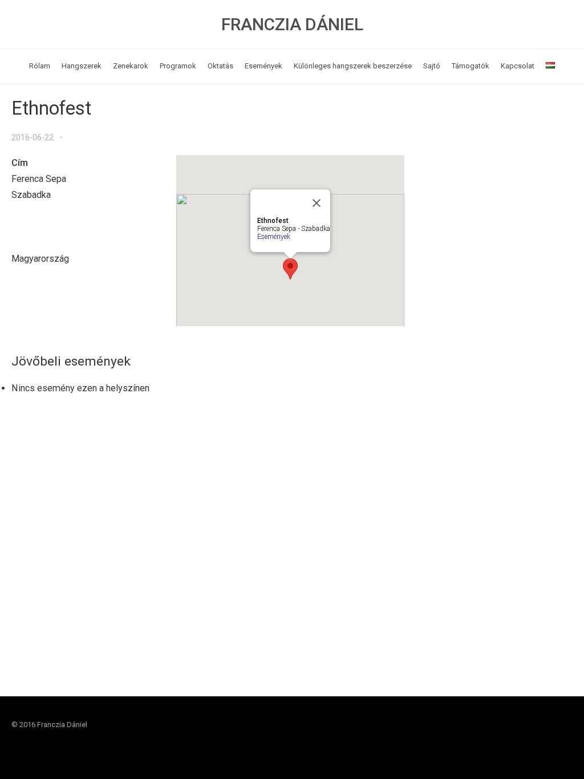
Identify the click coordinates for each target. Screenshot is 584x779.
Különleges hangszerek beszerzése (353, 66)
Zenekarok (130, 66)
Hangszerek (82, 66)
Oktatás (220, 66)
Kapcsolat (517, 66)
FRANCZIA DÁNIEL (292, 24)
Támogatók (470, 66)
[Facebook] (542, 736)
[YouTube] (563, 736)
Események (263, 66)
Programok (178, 66)
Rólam (39, 66)
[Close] (316, 203)
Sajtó (431, 66)
